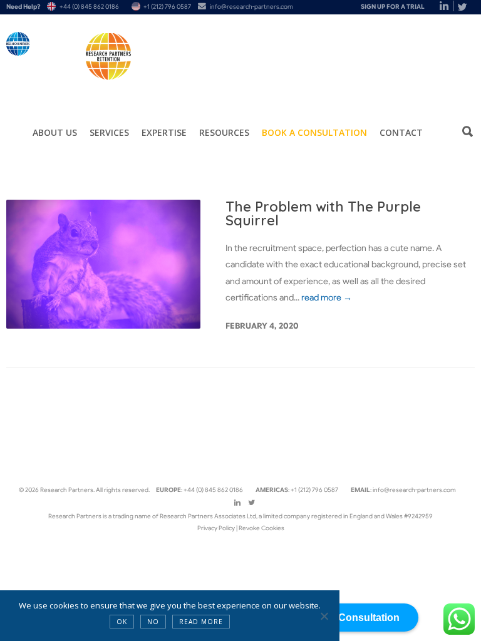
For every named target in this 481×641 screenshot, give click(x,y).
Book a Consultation (314, 132)
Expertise (164, 132)
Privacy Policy (216, 528)
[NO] (324, 616)
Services (109, 132)
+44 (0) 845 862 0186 (89, 7)
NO (153, 621)
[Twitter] (462, 7)
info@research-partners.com (251, 7)
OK (121, 621)
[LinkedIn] (437, 7)
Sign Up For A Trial (393, 7)
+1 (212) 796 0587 (167, 7)
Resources (224, 132)
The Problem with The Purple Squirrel (323, 213)
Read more (201, 621)
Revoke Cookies (261, 528)
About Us (55, 132)
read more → (326, 297)
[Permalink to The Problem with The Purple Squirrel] (103, 264)
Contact (401, 132)
